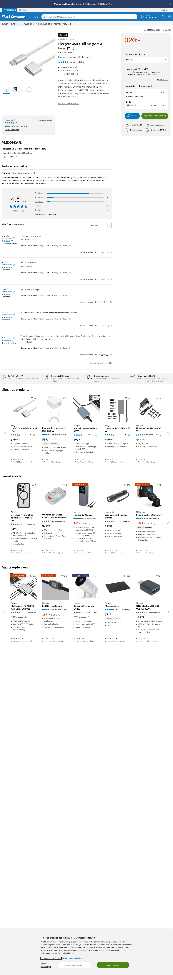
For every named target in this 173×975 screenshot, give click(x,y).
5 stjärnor (39, 193)
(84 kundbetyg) (60, 521)
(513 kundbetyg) (61, 610)
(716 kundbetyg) (124, 610)
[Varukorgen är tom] (170, 16)
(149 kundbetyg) (155, 435)
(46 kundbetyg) (92, 612)
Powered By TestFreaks (98, 363)
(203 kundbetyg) (124, 435)
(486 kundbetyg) (124, 521)
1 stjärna (38, 210)
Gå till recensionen (12, 129)
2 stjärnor (39, 206)
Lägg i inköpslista (153, 30)
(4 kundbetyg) (92, 519)
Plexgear (69, 52)
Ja (102, 252)
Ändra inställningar (46, 965)
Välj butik (29, 462)
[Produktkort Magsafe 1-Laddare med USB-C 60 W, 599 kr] (55, 409)
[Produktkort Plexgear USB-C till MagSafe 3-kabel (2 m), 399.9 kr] (24, 409)
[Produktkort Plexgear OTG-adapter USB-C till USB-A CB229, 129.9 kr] (149, 586)
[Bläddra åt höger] (168, 433)
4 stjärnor (39, 197)
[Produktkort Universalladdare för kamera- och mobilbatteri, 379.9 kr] (55, 495)
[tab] (9, 10)
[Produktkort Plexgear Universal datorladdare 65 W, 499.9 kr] (118, 409)
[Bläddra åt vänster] (5, 433)
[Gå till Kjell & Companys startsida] (14, 16)
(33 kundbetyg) (29, 435)
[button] (6, 90)
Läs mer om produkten (68, 103)
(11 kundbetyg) (29, 524)
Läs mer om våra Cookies (51, 958)
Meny (35, 16)
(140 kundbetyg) (155, 612)
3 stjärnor (39, 201)
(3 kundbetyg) (154, 519)
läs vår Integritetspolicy (72, 958)
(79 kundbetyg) (92, 435)
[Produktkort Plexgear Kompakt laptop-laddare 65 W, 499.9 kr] (86, 409)
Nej (107, 252)
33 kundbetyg (78, 62)
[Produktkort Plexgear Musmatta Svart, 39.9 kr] (118, 586)
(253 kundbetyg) (30, 612)
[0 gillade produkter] (163, 16)
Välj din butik (131, 105)
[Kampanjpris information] (90, 524)
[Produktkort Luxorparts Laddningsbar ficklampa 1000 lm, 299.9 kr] (118, 495)
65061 (74, 96)
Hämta (134, 116)
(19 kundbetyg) (60, 435)
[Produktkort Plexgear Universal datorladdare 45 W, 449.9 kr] (149, 409)
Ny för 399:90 (162, 80)
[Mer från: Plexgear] (12, 144)
